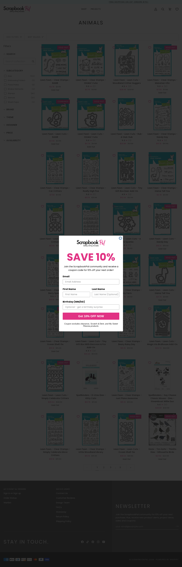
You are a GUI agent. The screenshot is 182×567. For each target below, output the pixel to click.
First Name (69, 289)
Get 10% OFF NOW (91, 316)
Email (66, 276)
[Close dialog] (120, 238)
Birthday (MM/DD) (74, 301)
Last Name (98, 289)
